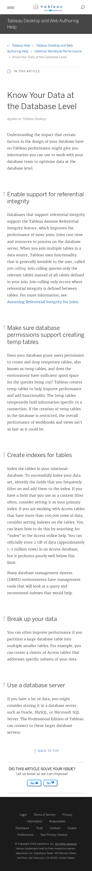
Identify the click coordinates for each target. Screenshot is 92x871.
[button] (9, 71)
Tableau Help (21, 46)
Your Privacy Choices (53, 834)
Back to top (48, 751)
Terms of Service (44, 814)
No (49, 783)
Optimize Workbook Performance (58, 51)
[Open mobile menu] (10, 7)
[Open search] (83, 7)
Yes (32, 783)
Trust (39, 828)
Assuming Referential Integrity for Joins (42, 302)
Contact (55, 828)
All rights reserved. (66, 843)
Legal (23, 814)
